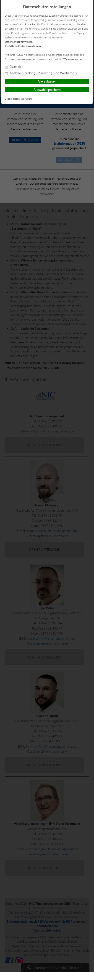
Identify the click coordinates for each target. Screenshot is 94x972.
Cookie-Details (12, 98)
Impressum (26, 98)
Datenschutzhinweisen (19, 41)
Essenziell (16, 66)
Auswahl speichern (47, 89)
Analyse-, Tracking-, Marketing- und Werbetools (43, 73)
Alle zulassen (47, 81)
